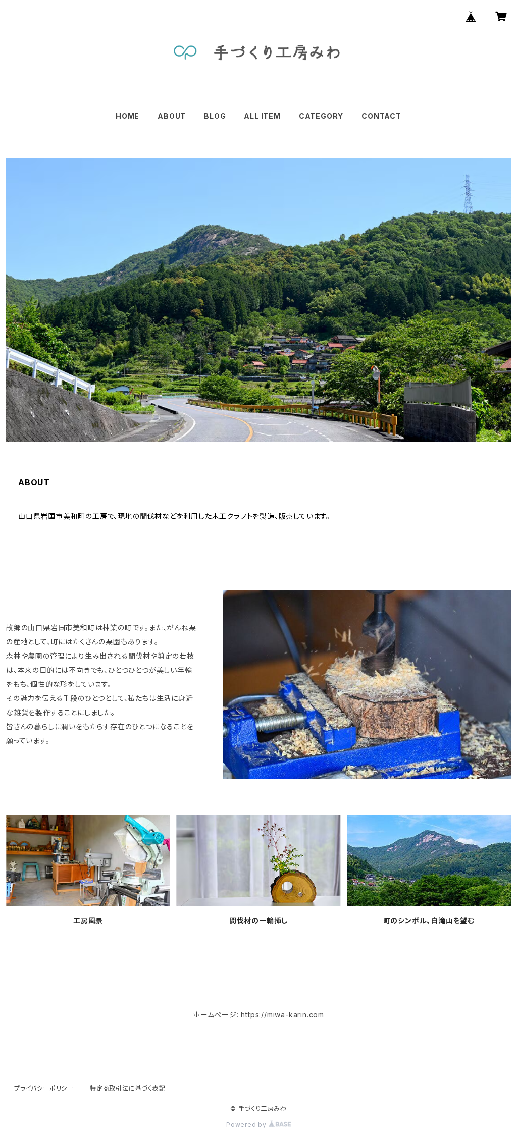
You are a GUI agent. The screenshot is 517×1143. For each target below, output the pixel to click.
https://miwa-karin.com (282, 1014)
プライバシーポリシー (44, 1088)
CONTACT (381, 116)
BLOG (215, 116)
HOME (127, 116)
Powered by (247, 1124)
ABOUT (172, 116)
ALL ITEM (262, 116)
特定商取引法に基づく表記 (128, 1088)
